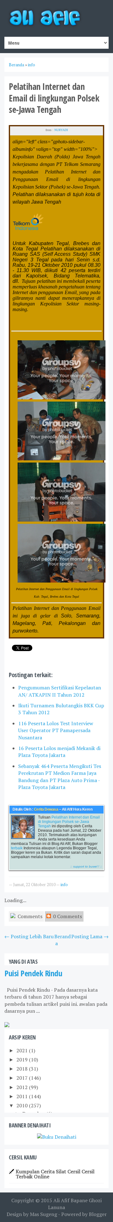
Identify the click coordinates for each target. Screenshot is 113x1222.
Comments (29, 916)
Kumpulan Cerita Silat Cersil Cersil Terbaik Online (55, 1174)
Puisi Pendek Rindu (33, 973)
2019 (22, 1059)
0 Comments (67, 916)
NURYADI (61, 130)
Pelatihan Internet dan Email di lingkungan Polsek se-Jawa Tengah (69, 821)
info (64, 884)
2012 (22, 1087)
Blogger (98, 1214)
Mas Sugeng (43, 1214)
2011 (22, 1096)
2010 (22, 1105)
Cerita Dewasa (46, 809)
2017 (22, 1077)
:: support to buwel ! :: (86, 866)
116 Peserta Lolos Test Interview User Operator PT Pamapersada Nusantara (55, 730)
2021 (22, 1050)
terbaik (17, 848)
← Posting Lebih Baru (29, 936)
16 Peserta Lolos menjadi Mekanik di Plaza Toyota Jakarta (59, 752)
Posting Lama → (90, 936)
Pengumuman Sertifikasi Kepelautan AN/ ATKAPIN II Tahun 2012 (59, 691)
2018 (22, 1068)
